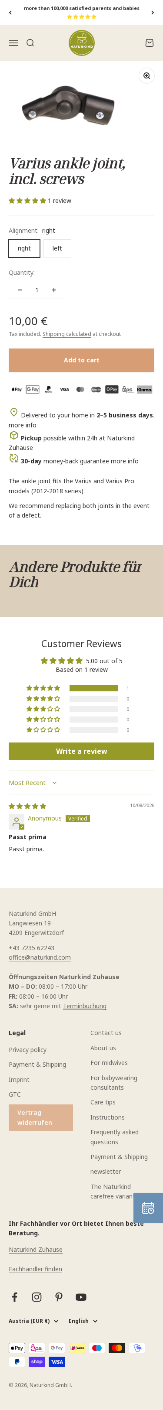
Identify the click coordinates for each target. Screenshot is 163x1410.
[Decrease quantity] (20, 290)
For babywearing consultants (113, 1082)
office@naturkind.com (40, 957)
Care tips (103, 1102)
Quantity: (22, 272)
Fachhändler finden (35, 1269)
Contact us (106, 1033)
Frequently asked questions (114, 1137)
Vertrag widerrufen (34, 1117)
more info (23, 425)
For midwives (109, 1062)
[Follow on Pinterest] (59, 1297)
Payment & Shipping (37, 1064)
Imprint (19, 1079)
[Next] (152, 12)
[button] (28, 200)
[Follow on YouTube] (81, 1297)
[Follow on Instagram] (37, 1297)
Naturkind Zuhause (36, 1249)
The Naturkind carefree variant (112, 1191)
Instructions (107, 1117)
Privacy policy (28, 1049)
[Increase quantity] (54, 290)
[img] (27, 806)
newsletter (105, 1171)
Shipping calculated (67, 334)
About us (103, 1048)
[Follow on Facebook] (14, 1297)
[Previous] (10, 12)
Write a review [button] (81, 751)
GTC (15, 1094)
